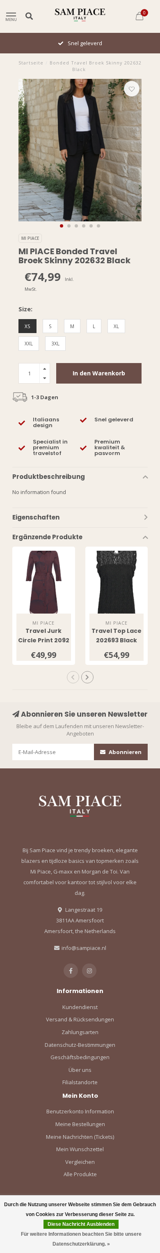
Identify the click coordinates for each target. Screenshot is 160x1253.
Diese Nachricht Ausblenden (81, 1224)
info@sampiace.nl (84, 948)
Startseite (30, 63)
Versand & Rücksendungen (80, 1019)
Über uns (80, 1070)
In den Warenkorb (99, 373)
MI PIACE (30, 238)
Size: (25, 309)
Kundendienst (80, 1007)
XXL (29, 343)
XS (27, 326)
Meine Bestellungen (80, 1124)
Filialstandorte (80, 1082)
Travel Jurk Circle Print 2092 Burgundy (43, 640)
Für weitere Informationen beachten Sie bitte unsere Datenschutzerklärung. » (81, 1239)
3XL (55, 343)
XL (116, 326)
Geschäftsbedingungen (80, 1057)
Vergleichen (80, 1162)
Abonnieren (124, 752)
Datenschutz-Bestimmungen (80, 1044)
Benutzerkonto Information (80, 1111)
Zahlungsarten (80, 1032)
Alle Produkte (80, 1174)
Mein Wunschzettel (80, 1149)
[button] (61, 226)
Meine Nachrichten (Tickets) (80, 1136)
